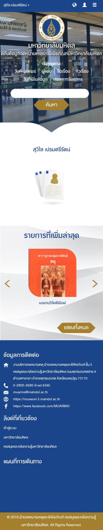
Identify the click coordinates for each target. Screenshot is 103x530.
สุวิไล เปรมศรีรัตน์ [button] (15, 5)
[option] (51, 283)
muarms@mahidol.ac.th (30, 392)
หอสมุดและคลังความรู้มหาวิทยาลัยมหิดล (30, 447)
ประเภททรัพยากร (68, 79)
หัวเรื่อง (82, 71)
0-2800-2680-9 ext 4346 (31, 385)
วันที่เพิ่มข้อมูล (35, 79)
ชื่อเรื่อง (63, 71)
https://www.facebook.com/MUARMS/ (41, 406)
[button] (74, 4)
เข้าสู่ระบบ (10, 428)
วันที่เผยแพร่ (25, 71)
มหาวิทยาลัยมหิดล (16, 437)
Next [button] (94, 283)
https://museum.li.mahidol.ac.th (36, 399)
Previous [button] (7, 283)
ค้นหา (51, 104)
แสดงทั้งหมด (76, 327)
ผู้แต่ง (47, 71)
